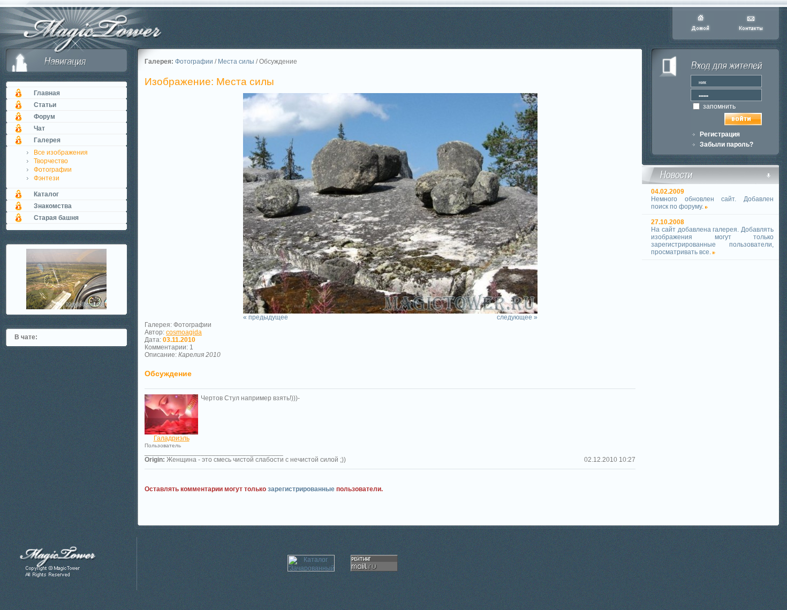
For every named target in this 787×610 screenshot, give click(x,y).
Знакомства (53, 206)
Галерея (47, 140)
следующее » (517, 317)
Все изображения (61, 152)
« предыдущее (265, 317)
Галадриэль (172, 438)
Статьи (45, 105)
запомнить (718, 106)
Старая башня (56, 218)
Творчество (51, 161)
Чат (39, 128)
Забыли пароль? (726, 144)
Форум (44, 116)
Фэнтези (46, 178)
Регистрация (720, 134)
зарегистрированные (301, 489)
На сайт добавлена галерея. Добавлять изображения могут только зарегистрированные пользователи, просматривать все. (712, 241)
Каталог (46, 194)
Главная (47, 93)
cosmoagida (184, 332)
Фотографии (53, 169)
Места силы (236, 61)
